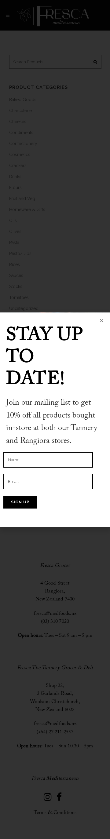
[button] (101, 320)
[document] (55, 419)
